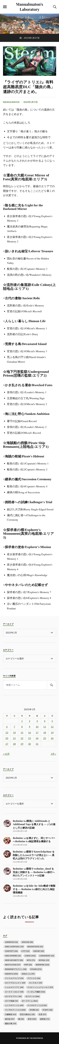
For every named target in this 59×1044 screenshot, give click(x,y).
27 (6, 744)
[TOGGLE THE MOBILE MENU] (5, 7)
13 (6, 732)
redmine (42, 965)
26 (52, 738)
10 (37, 726)
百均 (32, 1019)
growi (38, 951)
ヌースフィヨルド (14, 992)
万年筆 (34, 1010)
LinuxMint (46, 956)
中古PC (47, 1010)
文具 (42, 1014)
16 (29, 732)
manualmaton (11, 102)
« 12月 (6, 753)
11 (44, 726)
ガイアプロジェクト (15, 983)
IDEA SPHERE (13, 956)
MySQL (44, 960)
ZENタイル (28, 974)
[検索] (51, 685)
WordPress (36, 1038)
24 (37, 738)
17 (37, 732)
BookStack (35, 946)
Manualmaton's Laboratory (29, 6)
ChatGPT (11, 951)
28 (14, 744)
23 (29, 738)
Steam (36, 969)
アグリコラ (33, 978)
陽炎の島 (10, 1023)
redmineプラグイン (15, 969)
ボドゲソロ (32, 996)
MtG (31, 960)
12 (52, 726)
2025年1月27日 (30, 102)
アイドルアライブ (14, 978)
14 (14, 732)
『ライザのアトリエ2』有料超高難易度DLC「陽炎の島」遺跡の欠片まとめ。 (29, 87)
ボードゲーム (30, 1001)
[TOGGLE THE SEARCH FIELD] (54, 7)
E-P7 (25, 951)
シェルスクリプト (14, 987)
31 (37, 744)
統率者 (44, 1019)
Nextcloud (12, 965)
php (28, 965)
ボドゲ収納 (11, 1001)
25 (44, 738)
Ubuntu (11, 974)
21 (14, 738)
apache (27, 942)
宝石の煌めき (27, 1014)
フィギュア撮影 (36, 992)
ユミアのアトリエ (14, 1005)
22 (22, 738)
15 (22, 732)
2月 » (53, 753)
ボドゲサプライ (13, 996)
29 (22, 744)
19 (52, 732)
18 (44, 732)
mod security (14, 960)
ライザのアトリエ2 (37, 1005)
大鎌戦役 (10, 1014)
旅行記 (9, 1019)
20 (6, 738)
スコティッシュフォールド (40, 987)
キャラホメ (35, 983)
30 (29, 744)
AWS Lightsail (14, 946)
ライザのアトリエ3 (15, 1010)
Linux (30, 956)
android (11, 942)
